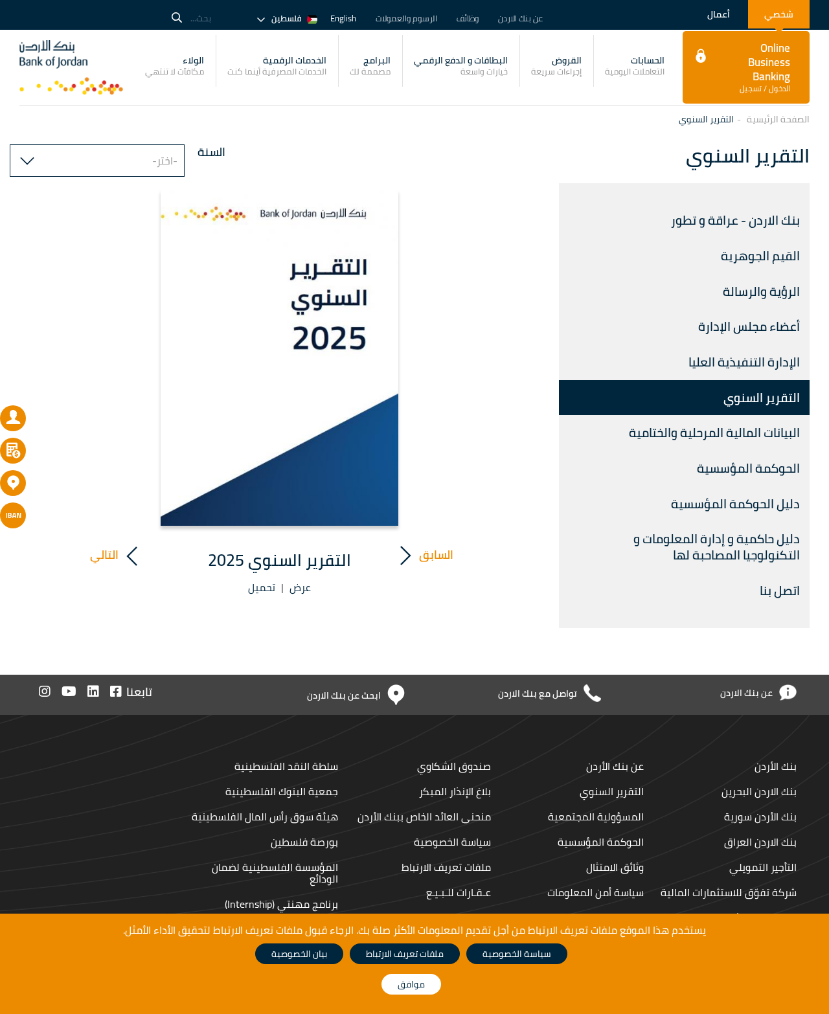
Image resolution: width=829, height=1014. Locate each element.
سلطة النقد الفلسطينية (285, 766)
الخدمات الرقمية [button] (276, 65)
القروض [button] (556, 65)
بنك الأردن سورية (760, 816)
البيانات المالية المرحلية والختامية (713, 432)
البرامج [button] (370, 65)
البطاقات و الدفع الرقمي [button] (461, 65)
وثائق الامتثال (615, 867)
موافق (411, 984)
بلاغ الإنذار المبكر (455, 791)
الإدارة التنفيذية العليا (744, 362)
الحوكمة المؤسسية (748, 468)
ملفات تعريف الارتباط (446, 867)
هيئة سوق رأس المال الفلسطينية (263, 816)
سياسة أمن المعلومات (595, 892)
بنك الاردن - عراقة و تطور (735, 220)
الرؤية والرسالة (760, 291)
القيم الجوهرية (759, 255)
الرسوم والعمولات (406, 18)
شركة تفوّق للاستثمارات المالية (729, 892)
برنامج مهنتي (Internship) (280, 904)
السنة (211, 152)
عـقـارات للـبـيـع (458, 892)
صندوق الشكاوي (454, 766)
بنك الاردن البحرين (758, 791)
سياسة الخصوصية (452, 841)
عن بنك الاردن (520, 18)
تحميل (261, 587)
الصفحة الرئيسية (778, 119)
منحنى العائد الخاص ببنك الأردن (424, 816)
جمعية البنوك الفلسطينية (280, 791)
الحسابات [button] (634, 65)
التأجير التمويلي (763, 867)
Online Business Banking (765, 67)
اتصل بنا (780, 590)
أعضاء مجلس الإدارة (749, 326)
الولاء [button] (174, 65)
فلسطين (286, 18)
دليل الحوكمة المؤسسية (735, 503)
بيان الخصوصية (299, 953)
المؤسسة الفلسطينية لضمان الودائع (275, 872)
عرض (300, 587)
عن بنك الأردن (615, 766)
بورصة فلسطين (304, 841)
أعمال (718, 14)
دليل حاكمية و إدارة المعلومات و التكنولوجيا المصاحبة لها (716, 547)
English (343, 18)
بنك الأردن (774, 766)
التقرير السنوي (761, 397)
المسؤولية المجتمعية (596, 816)
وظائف (468, 18)
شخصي (778, 14)
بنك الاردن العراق (760, 841)
